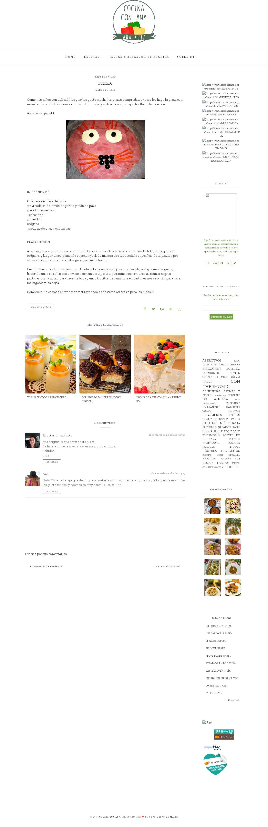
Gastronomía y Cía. (218, 670)
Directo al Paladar (219, 626)
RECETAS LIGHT (212, 455)
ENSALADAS (233, 403)
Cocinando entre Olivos (222, 678)
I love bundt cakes (218, 655)
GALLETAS (233, 407)
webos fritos (214, 693)
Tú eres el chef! (216, 685)
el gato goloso (216, 641)
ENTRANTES (210, 407)
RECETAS (92, 57)
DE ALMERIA (215, 399)
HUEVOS (234, 411)
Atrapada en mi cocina (221, 663)
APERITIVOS (212, 360)
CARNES (233, 373)
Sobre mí (186, 57)
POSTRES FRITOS (221, 446)
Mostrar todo (234, 700)
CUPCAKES (234, 395)
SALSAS (226, 458)
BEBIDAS (235, 364)
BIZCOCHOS (211, 369)
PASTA (236, 423)
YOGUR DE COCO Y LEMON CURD (46, 397)
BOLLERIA (233, 369)
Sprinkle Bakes (215, 648)
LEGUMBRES (212, 415)
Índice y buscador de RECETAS (140, 57)
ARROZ (223, 364)
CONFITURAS (211, 391)
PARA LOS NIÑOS (105, 77)
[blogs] (224, 722)
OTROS (234, 415)
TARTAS (222, 463)
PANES (235, 419)
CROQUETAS (219, 395)
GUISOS (206, 410)
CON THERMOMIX (221, 384)
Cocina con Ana (110, 817)
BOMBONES (210, 373)
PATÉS (236, 427)
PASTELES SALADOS (216, 427)
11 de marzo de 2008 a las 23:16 (167, 434)
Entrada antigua (168, 566)
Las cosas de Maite (164, 817)
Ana (46, 474)
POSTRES (234, 443)
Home (70, 57)
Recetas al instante (57, 435)
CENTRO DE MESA (215, 376)
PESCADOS (211, 431)
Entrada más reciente (46, 566)
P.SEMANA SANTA (215, 419)
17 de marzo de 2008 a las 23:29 (166, 473)
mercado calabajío (219, 633)
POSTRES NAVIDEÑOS (221, 451)
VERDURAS (230, 467)
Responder (52, 462)
